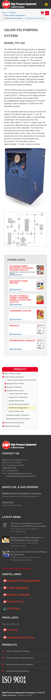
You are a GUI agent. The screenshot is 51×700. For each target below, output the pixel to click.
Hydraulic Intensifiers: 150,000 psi (18, 415)
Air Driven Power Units (16, 411)
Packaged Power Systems (13, 18)
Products (12, 12)
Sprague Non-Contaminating (18, 397)
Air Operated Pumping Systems (19, 404)
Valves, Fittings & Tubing (12, 373)
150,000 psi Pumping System (35, 18)
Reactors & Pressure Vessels (14, 422)
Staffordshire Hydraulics (12, 426)
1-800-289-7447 (9, 468)
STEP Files (13, 608)
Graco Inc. (8, 502)
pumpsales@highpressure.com (20, 476)
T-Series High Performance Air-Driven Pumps (21, 380)
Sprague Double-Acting (16, 401)
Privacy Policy (15, 601)
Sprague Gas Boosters (14, 387)
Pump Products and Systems (14, 15)
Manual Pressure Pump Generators (18, 419)
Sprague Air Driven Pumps (15, 383)
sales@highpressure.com (20, 473)
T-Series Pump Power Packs (18, 393)
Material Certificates (18, 594)
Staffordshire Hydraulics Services (21, 493)
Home (4, 12)
